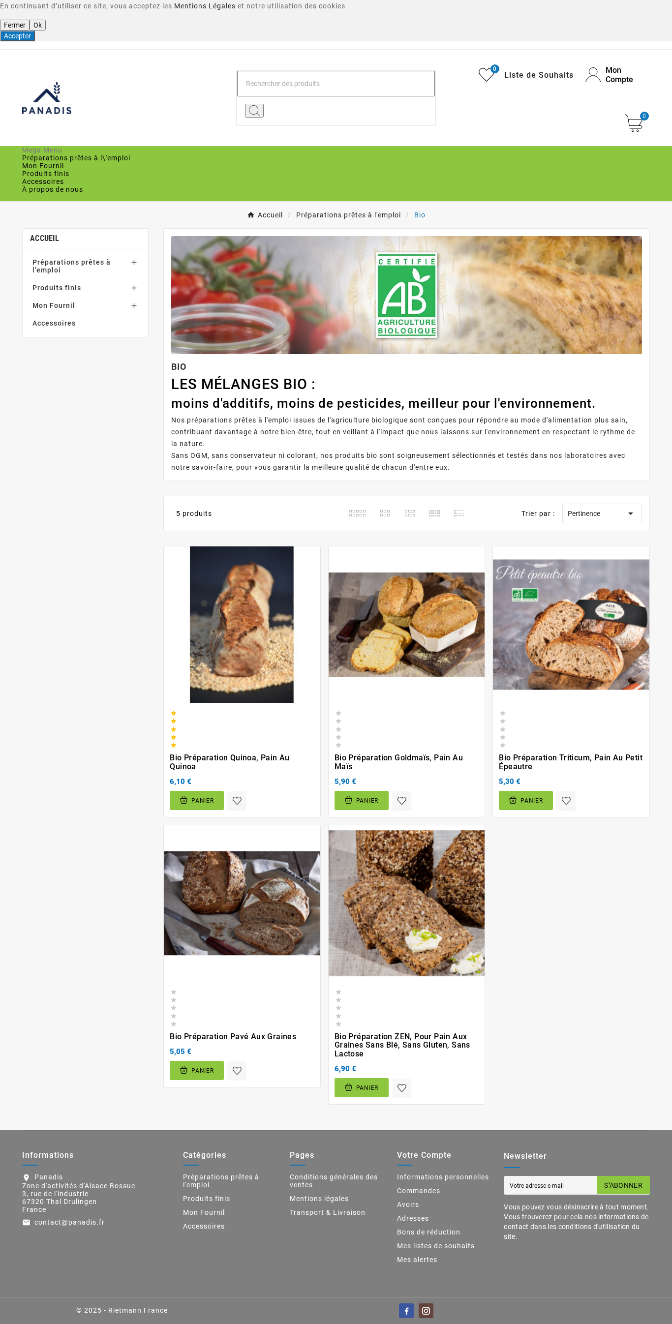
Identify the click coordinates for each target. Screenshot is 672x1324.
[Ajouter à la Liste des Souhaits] (237, 800)
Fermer (15, 25)
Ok (37, 25)
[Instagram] (426, 1310)
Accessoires (54, 323)
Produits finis (56, 288)
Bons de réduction (428, 1232)
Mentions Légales (205, 6)
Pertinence (602, 513)
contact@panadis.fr (69, 1222)
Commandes (418, 1191)
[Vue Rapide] (245, 682)
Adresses (413, 1218)
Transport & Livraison (328, 1212)
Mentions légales (319, 1199)
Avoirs (408, 1204)
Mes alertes (417, 1260)
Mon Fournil (53, 305)
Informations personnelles (443, 1177)
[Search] (254, 111)
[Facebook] (406, 1310)
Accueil (44, 238)
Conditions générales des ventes (334, 1181)
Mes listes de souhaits (436, 1246)
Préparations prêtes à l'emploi (71, 266)
